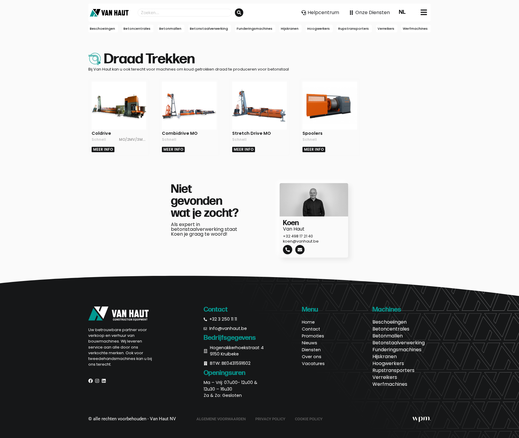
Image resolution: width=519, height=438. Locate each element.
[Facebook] (90, 381)
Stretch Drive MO (251, 133)
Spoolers (312, 133)
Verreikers (384, 377)
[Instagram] (97, 381)
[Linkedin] (104, 381)
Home (308, 322)
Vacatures (313, 364)
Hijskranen (384, 357)
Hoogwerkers (388, 364)
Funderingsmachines (396, 350)
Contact (311, 329)
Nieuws (309, 343)
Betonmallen (387, 336)
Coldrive (101, 133)
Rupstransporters (393, 370)
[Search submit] (239, 12)
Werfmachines (389, 384)
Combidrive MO (180, 133)
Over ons (311, 357)
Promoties (313, 336)
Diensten (311, 350)
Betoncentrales (390, 329)
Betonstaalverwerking (398, 343)
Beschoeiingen (389, 322)
